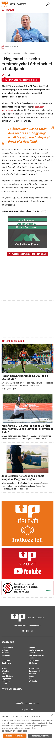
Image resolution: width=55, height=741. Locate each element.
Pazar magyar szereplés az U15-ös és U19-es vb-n (25, 377)
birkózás (17, 53)
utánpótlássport (29, 53)
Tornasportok (34, 671)
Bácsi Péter (6, 53)
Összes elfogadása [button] (14, 736)
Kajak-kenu (6, 663)
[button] (27, 731)
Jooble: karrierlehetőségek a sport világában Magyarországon (23, 477)
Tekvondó (6, 681)
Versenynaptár (35, 626)
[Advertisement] (27, 281)
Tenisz (4, 684)
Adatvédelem (21, 703)
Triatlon (32, 673)
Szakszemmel (20, 626)
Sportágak (8, 642)
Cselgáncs (6, 655)
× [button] (52, 715)
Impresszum (34, 703)
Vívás (31, 679)
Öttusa (4, 668)
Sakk (4, 673)
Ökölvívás (33, 663)
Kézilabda (33, 653)
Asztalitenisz (7, 648)
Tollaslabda (34, 668)
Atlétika (5, 650)
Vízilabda (33, 681)
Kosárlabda (33, 658)
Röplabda (5, 671)
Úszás (31, 676)
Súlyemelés (6, 679)
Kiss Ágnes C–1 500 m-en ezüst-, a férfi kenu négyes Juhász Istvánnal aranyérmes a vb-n (27, 429)
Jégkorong (6, 660)
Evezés (4, 658)
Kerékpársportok (36, 650)
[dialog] (27, 726)
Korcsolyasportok (36, 655)
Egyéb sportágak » (12, 689)
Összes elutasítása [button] (40, 736)
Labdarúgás (34, 660)
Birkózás (8, 9)
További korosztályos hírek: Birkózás (27, 254)
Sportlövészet (7, 676)
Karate (32, 648)
